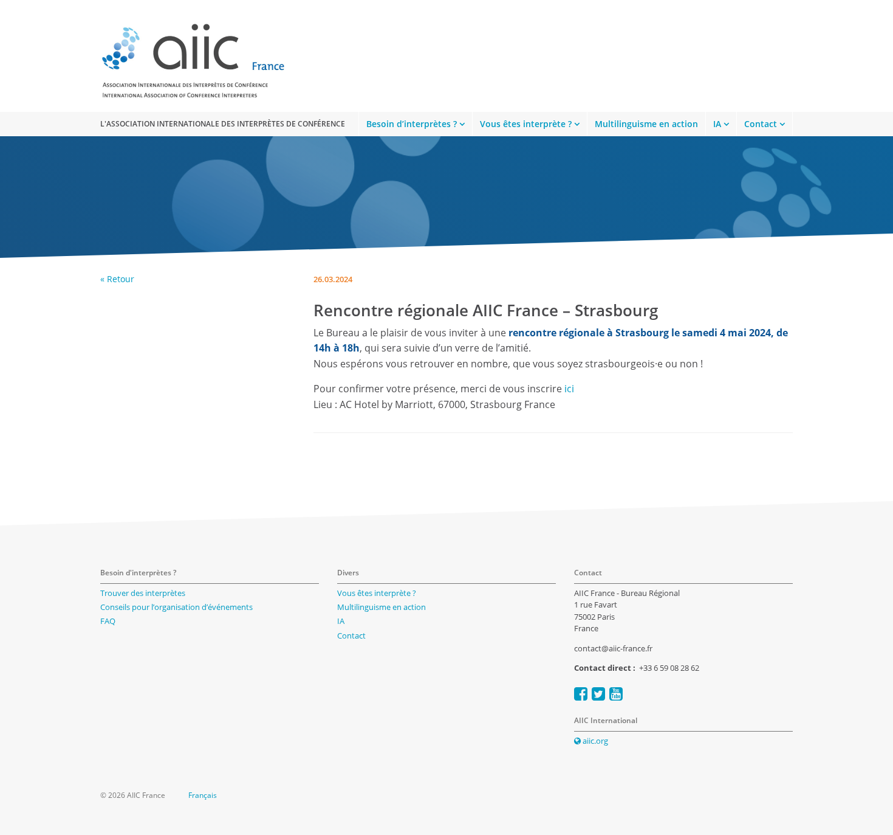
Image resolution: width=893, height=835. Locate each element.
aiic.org (594, 740)
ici (568, 388)
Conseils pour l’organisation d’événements (176, 606)
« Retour (117, 279)
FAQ (107, 620)
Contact (760, 124)
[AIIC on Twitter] (598, 693)
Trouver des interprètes (142, 592)
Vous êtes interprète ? (526, 124)
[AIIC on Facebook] (580, 693)
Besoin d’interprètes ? (411, 124)
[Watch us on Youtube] (616, 693)
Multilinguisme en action (646, 124)
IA (717, 124)
